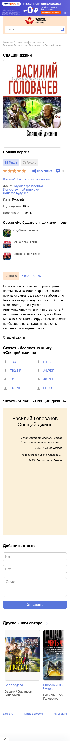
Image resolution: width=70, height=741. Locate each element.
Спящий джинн (14, 337)
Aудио (32, 162)
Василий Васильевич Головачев (22, 45)
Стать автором (33, 713)
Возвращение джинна (27, 253)
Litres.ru (8, 713)
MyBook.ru (60, 713)
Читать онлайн (32, 276)
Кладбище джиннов (25, 230)
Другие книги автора (22, 623)
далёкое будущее (16, 193)
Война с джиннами (25, 242)
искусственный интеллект (22, 189)
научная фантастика (29, 42)
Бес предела (14, 685)
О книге (11, 276)
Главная (8, 42)
